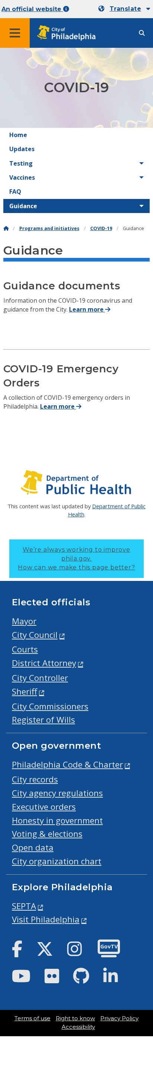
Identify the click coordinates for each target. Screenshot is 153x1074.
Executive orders (44, 806)
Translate (125, 8)
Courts (25, 649)
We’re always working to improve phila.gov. (76, 558)
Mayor (24, 621)
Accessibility (78, 1027)
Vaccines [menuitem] (22, 177)
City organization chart (56, 861)
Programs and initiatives (49, 228)
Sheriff (24, 691)
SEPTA (24, 906)
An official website (32, 9)
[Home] (6, 228)
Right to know (75, 1018)
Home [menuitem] (18, 135)
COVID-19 (101, 228)
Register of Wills (43, 719)
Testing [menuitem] (21, 163)
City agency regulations (57, 793)
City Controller (40, 678)
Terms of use (32, 1018)
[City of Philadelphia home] (68, 33)
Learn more (87, 309)
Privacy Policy (119, 1018)
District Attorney (44, 663)
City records (35, 779)
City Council (35, 635)
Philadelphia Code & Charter (67, 764)
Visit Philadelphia (45, 919)
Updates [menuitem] (22, 149)
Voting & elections (47, 833)
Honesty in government (57, 820)
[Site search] (142, 33)
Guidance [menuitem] (23, 206)
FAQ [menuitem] (15, 191)
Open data (32, 847)
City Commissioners (50, 706)
